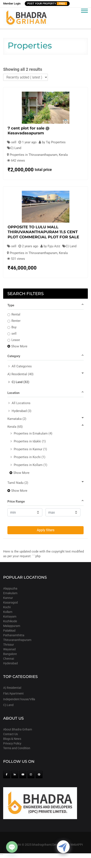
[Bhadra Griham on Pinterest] (39, 774)
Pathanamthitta (13, 635)
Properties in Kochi (29, 457)
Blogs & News (12, 738)
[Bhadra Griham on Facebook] (6, 774)
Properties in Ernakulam (33, 433)
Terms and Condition (16, 748)
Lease (15, 340)
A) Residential (20, 374)
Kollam (7, 612)
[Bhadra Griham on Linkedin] (14, 774)
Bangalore (10, 654)
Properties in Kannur (30, 449)
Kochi (7, 607)
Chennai (8, 658)
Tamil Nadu (17, 483)
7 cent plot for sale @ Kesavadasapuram (29, 130)
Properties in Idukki (30, 441)
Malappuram (11, 626)
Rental (15, 314)
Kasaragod (10, 602)
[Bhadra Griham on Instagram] (31, 774)
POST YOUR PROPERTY (46, 3)
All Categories (22, 366)
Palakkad (9, 630)
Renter (16, 321)
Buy (14, 327)
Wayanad (9, 649)
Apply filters (45, 530)
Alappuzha (10, 588)
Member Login (12, 3)
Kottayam (9, 616)
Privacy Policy (12, 743)
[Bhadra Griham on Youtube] (22, 774)
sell (14, 333)
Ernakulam (10, 593)
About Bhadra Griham (17, 729)
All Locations (21, 403)
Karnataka (16, 419)
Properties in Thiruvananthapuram (33, 155)
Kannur (8, 597)
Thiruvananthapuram (17, 640)
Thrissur (8, 644)
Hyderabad (21, 411)
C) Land (15, 148)
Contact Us (10, 734)
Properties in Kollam (30, 465)
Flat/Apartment (13, 693)
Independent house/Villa (19, 699)
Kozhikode (10, 621)
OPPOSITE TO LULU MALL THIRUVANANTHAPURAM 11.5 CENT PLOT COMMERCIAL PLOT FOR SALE (43, 232)
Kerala (63, 155)
